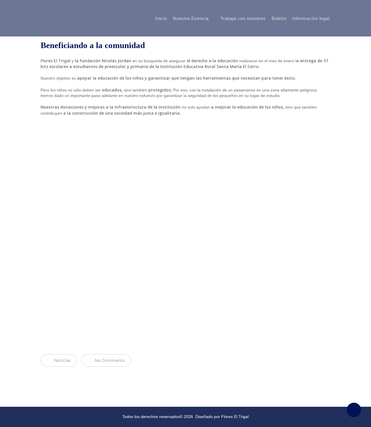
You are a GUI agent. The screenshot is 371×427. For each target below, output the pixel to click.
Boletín (279, 18)
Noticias (62, 360)
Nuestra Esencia (191, 18)
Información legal (311, 18)
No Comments (109, 360)
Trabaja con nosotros (243, 18)
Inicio (161, 18)
